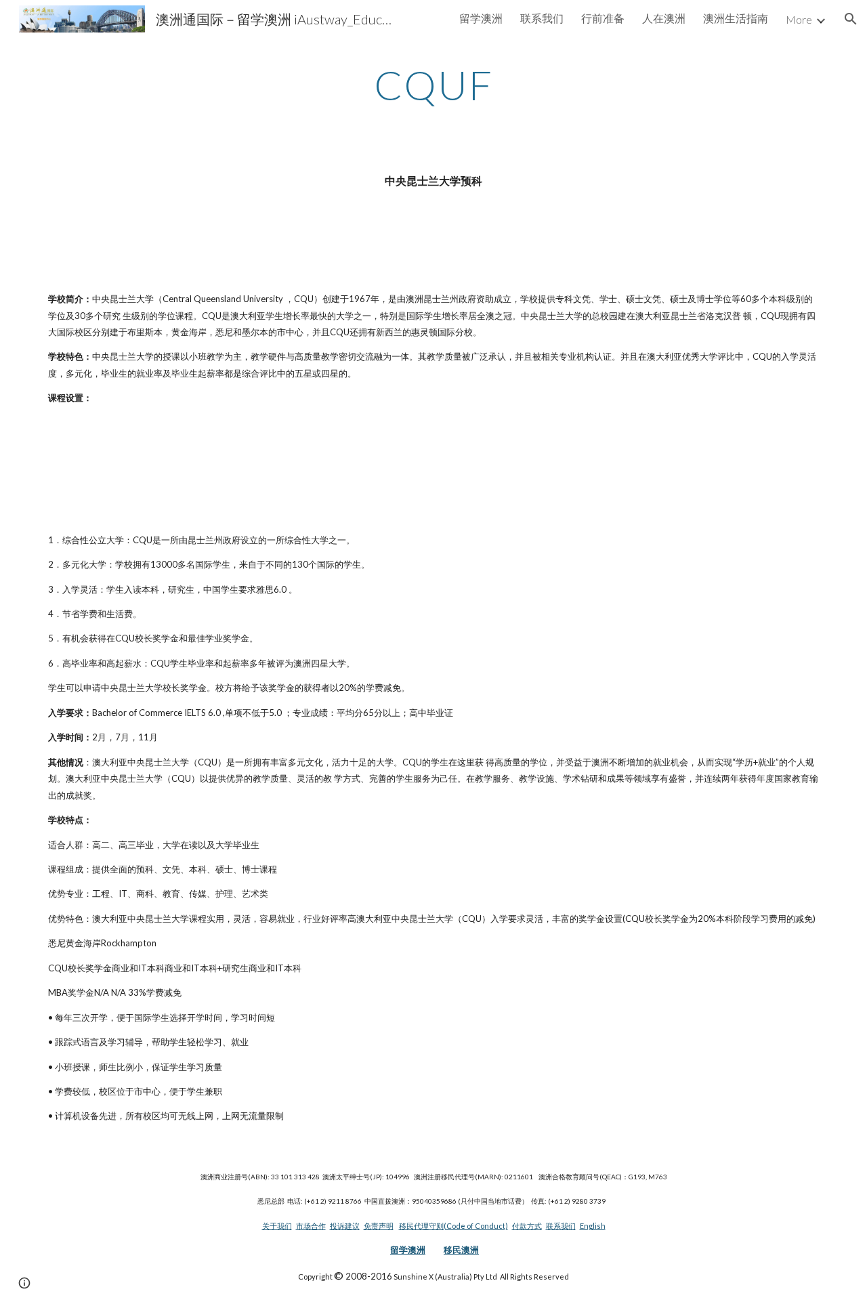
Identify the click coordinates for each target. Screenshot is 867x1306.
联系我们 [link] (542, 18)
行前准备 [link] (603, 18)
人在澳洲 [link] (663, 18)
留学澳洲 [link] (481, 18)
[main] (433, 84)
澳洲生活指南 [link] (735, 18)
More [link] (799, 19)
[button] (850, 19)
